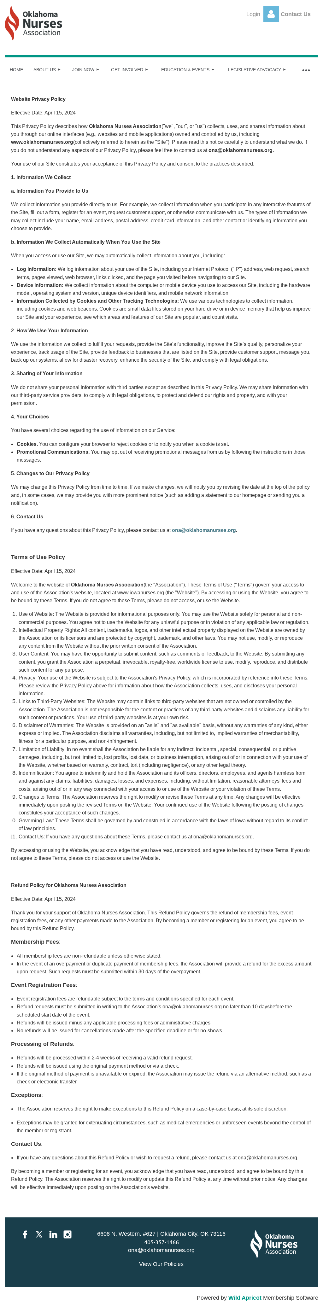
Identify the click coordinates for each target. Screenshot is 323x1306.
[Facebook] (25, 1234)
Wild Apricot (244, 1298)
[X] (39, 1234)
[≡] (305, 69)
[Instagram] (67, 1234)
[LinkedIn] (53, 1234)
